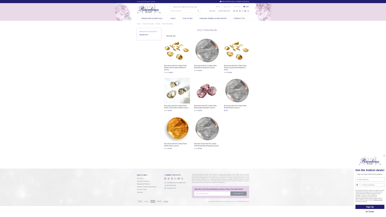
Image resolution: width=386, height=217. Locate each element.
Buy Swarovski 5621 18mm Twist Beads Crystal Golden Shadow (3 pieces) (175, 67)
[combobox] (358, 185)
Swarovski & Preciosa (151, 18)
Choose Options (207, 54)
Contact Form (171, 188)
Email (213, 11)
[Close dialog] (384, 156)
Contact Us (239, 18)
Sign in (218, 6)
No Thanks (370, 211)
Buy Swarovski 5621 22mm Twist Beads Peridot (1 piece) (235, 106)
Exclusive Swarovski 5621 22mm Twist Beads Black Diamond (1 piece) (206, 144)
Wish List (237, 6)
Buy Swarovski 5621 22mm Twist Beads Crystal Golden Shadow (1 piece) (235, 67)
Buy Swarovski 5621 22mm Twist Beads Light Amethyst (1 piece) (205, 106)
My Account (227, 6)
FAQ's (173, 18)
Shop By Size (143, 34)
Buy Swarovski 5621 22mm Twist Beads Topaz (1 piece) (175, 144)
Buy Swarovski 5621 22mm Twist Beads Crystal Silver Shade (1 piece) (176, 106)
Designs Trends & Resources (213, 18)
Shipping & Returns (143, 184)
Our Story (188, 18)
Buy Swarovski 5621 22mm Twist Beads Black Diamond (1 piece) (205, 66)
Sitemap (140, 192)
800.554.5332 (171, 185)
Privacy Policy (142, 189)
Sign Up (370, 207)
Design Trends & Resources (146, 187)
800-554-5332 (224, 11)
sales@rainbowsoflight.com (176, 183)
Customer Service (143, 181)
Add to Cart (177, 54)
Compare (176, 50)
